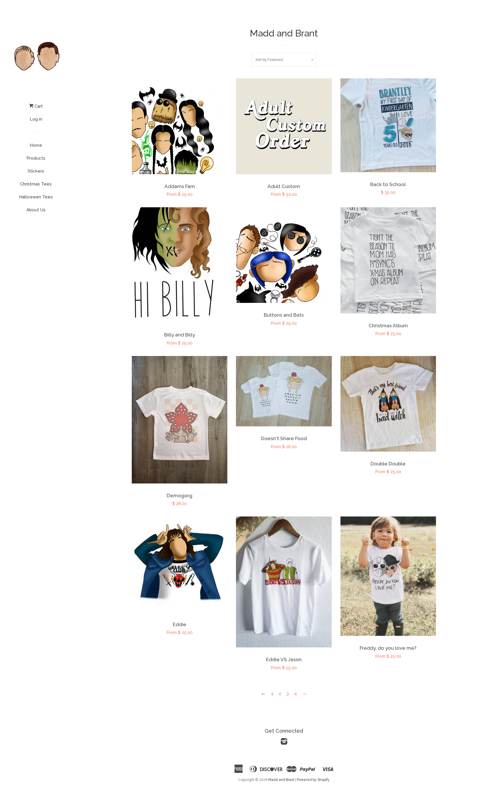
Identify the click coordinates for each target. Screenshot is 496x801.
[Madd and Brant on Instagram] (284, 742)
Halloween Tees (36, 197)
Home (36, 145)
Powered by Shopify (313, 780)
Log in (36, 119)
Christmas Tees (36, 184)
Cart (38, 106)
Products (35, 158)
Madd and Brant (281, 780)
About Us (36, 209)
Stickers (36, 171)
